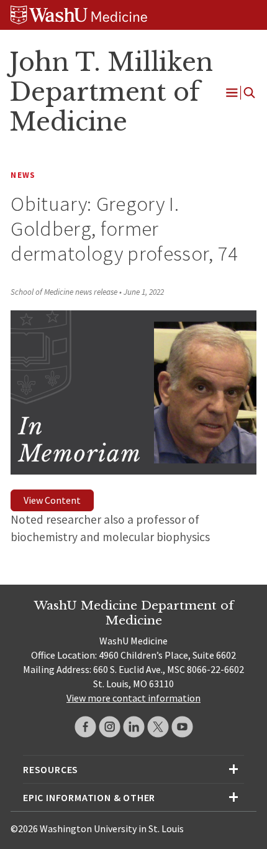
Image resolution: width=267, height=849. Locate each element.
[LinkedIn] (134, 727)
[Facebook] (85, 727)
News (23, 175)
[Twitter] (158, 727)
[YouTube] (182, 727)
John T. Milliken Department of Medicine (111, 92)
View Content (52, 500)
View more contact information (133, 698)
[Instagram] (109, 727)
